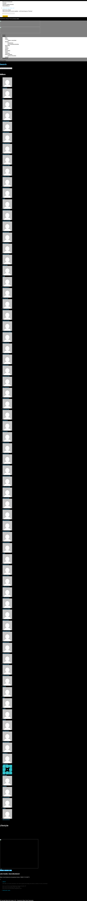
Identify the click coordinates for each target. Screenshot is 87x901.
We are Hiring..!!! (6, 5)
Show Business (77, 892)
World (14, 893)
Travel (8, 893)
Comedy (7, 48)
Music (6, 37)
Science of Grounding (12, 55)
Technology (7, 53)
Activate (4, 3)
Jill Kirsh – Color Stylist (12, 40)
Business (7, 41)
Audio (12, 892)
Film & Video (7, 45)
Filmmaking (49, 892)
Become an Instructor (7, 1)
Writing (6, 49)
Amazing (7, 892)
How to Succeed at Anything (13, 44)
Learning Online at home (8, 4)
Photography (7, 50)
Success (82, 892)
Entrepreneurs (10, 42)
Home (4, 35)
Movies (68, 892)
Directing (24, 892)
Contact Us (5, 58)
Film (46, 892)
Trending (11, 893)
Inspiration (6, 870)
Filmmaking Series (55, 892)
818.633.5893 (16, 18)
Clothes (15, 892)
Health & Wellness (8, 54)
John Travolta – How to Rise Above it (10, 874)
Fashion (6, 39)
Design (6, 51)
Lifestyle (6, 57)
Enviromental (39, 892)
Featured (2, 870)
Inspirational (61, 892)
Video (10, 870)
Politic (73, 892)
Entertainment (29, 892)
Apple (10, 892)
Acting (6, 46)
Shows (4, 36)
